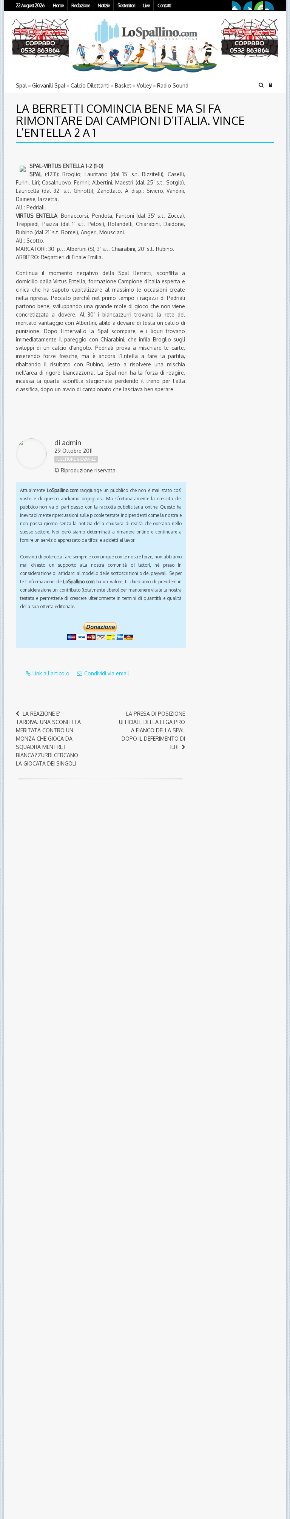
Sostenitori (126, 5)
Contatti (164, 5)
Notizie (104, 5)
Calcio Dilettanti (90, 85)
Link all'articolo (50, 673)
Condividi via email (106, 673)
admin (71, 442)
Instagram (269, 5)
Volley (144, 85)
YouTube (258, 5)
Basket (123, 85)
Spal (21, 85)
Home (58, 5)
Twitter (247, 5)
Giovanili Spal (48, 85)
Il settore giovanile (76, 459)
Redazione (80, 5)
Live (146, 5)
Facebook (236, 5)
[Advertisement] (240, 201)
